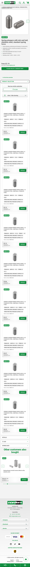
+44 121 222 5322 (16, 514)
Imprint (12, 560)
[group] (15, 469)
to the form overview (8, 77)
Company (5, 520)
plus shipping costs (11, 65)
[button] (27, 21)
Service (5, 528)
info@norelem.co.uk (15, 516)
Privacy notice (10, 561)
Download (5, 524)
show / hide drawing (12, 95)
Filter (16, 89)
